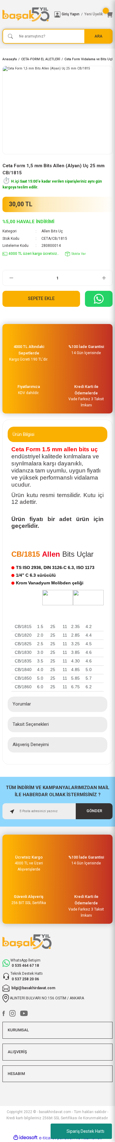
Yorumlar (22, 704)
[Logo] (25, 14)
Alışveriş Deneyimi (31, 744)
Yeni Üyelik (93, 14)
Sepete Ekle (41, 298)
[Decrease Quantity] (11, 278)
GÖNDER (94, 810)
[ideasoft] (25, 1137)
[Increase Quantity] (103, 278)
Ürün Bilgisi (23, 434)
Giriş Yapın (70, 14)
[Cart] (109, 14)
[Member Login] (57, 14)
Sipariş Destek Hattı (85, 1131)
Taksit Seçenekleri (31, 724)
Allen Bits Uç (52, 231)
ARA (98, 36)
